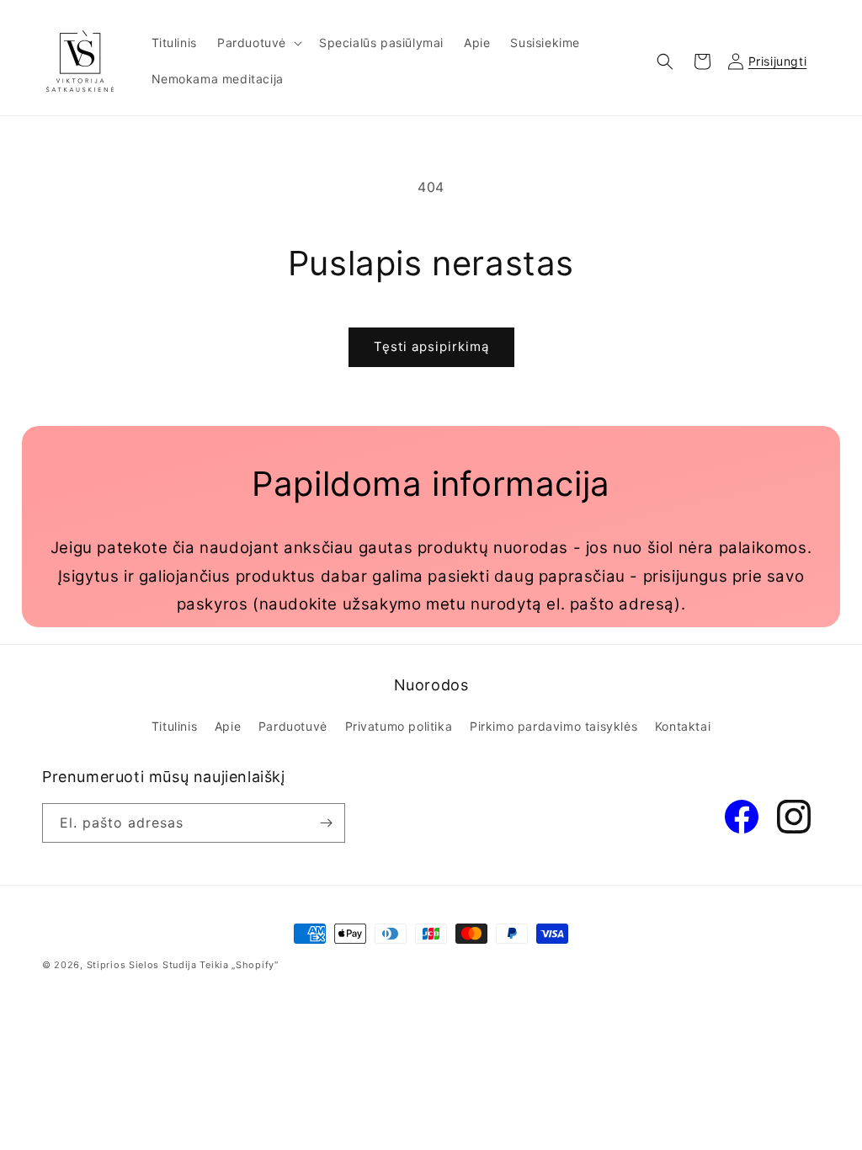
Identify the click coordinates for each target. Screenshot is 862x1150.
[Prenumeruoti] (325, 823)
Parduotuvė (292, 726)
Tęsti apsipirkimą (431, 346)
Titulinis (174, 726)
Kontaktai (682, 726)
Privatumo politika (399, 726)
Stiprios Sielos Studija (142, 965)
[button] (258, 43)
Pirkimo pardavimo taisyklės (553, 726)
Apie (228, 726)
